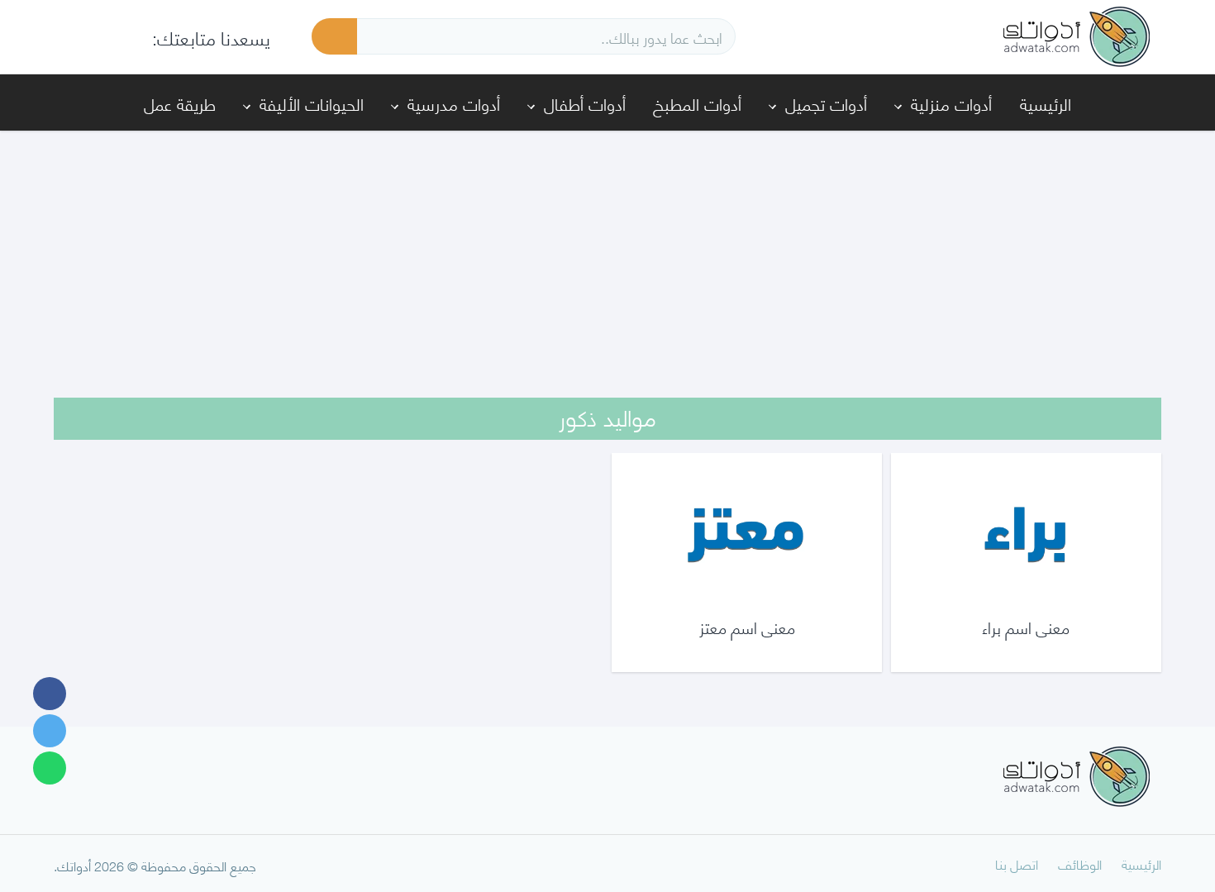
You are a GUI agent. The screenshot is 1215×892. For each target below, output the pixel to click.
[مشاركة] (49, 693)
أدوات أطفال (585, 103)
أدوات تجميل (826, 103)
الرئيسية (1045, 103)
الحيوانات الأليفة (312, 103)
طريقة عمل (180, 103)
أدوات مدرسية (453, 103)
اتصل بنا (1016, 863)
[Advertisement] (607, 253)
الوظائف (1080, 863)
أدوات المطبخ (697, 103)
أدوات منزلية (951, 103)
